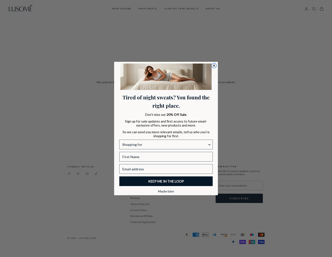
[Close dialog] (214, 65)
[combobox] (165, 144)
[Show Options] (209, 144)
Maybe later (166, 191)
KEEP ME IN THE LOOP (166, 181)
